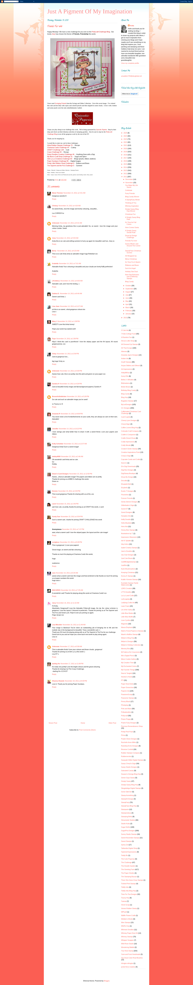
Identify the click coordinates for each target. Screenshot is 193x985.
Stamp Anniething (127, 795)
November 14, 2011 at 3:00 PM (71, 371)
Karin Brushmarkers (128, 569)
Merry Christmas (131, 259)
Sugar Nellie (125, 827)
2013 (126, 170)
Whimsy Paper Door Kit (129, 933)
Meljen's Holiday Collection (131, 645)
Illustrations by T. (127, 533)
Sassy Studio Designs (129, 767)
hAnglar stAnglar (127, 963)
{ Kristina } (56, 281)
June (127, 298)
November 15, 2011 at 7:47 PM (73, 529)
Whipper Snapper (127, 940)
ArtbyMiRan (125, 373)
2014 (126, 167)
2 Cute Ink (124, 330)
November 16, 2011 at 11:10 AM (67, 603)
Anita (132, 26)
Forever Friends (126, 498)
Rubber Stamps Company (130, 753)
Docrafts (124, 480)
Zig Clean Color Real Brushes (132, 958)
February (128, 310)
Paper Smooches (127, 687)
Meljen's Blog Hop (127, 638)
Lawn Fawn (125, 606)
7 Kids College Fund (128, 334)
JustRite (124, 565)
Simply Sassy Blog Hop (129, 785)
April (127, 304)
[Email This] (72, 180)
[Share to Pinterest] (80, 180)
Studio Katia (125, 823)
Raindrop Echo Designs (129, 746)
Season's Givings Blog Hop (131, 774)
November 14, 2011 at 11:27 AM (71, 306)
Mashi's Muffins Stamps (129, 634)
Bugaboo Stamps (127, 401)
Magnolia (124, 624)
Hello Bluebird (126, 523)
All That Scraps (126, 348)
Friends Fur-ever (131, 241)
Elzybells (124, 487)
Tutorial (123, 901)
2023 (126, 139)
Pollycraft (124, 716)
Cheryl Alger (125, 424)
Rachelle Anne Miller (128, 742)
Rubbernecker (126, 756)
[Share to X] (76, 180)
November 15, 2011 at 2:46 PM (67, 504)
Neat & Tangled (126, 673)
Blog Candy (129, 281)
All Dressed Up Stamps (129, 344)
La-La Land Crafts (127, 595)
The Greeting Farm (128, 869)
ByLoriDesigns (126, 404)
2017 (126, 158)
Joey (54, 238)
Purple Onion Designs (129, 739)
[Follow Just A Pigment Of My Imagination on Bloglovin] (130, 94)
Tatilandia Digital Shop (129, 848)
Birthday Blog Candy (128, 390)
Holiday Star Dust (131, 271)
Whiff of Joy (125, 926)
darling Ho (56, 663)
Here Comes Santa (132, 227)
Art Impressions (126, 369)
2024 (126, 136)
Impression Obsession (129, 537)
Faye (54, 338)
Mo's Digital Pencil (127, 655)
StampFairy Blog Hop (129, 806)
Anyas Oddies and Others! (130, 365)
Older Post (112, 723)
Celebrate (128, 190)
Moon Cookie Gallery (128, 659)
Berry (54, 251)
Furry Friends (130, 193)
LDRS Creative (126, 588)
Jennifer (55, 429)
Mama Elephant (126, 627)
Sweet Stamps (126, 841)
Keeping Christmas (128, 572)
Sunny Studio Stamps (129, 834)
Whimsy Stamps (127, 937)
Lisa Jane (55, 306)
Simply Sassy (126, 781)
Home (83, 723)
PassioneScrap (126, 694)
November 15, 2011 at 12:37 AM (75, 444)
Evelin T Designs (127, 491)
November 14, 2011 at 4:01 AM (74, 193)
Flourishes (125, 495)
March (127, 307)
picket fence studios (128, 967)
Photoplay (124, 705)
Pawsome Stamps (127, 698)
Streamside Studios (128, 820)
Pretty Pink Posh (127, 732)
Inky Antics (125, 544)
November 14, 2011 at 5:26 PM (78, 396)
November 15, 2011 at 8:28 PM (71, 542)
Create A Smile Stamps (129, 449)
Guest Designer (126, 512)
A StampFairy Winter (132, 200)
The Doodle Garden (128, 866)
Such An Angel (130, 268)
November (129, 182)
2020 (126, 148)
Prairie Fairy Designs (128, 723)
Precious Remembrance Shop (132, 726)
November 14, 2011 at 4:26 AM (70, 206)
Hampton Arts (126, 516)
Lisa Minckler (57, 625)
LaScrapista (125, 599)
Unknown (55, 223)
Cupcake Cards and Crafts (130, 459)
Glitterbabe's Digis (127, 505)
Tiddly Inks (125, 887)
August (128, 292)
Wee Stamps (125, 922)
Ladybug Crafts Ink (127, 602)
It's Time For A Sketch (132, 262)
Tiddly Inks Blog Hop (128, 891)
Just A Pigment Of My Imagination (89, 11)
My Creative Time (127, 662)
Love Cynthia (126, 620)
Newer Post (53, 723)
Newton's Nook (126, 677)
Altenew (124, 351)
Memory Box (125, 648)
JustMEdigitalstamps (128, 562)
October (128, 285)
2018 (126, 155)
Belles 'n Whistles (127, 380)
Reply (54, 199)
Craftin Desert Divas (128, 438)
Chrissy (55, 206)
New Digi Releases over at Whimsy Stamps (132, 276)
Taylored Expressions (129, 852)
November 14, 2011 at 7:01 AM (70, 263)
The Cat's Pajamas (128, 859)
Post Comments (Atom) (87, 730)
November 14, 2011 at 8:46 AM (71, 293)
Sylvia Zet (124, 845)
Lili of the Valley (126, 610)
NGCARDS (56, 590)
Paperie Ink (125, 691)
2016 (126, 161)
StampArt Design (127, 799)
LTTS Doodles (126, 592)
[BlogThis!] (74, 180)
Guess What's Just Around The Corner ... (132, 246)
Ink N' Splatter (126, 540)
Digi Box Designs (127, 470)
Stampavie (125, 809)
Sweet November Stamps (130, 838)
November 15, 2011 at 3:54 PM (72, 516)
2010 (126, 317)
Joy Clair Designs (127, 555)
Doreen (55, 491)
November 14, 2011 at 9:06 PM (72, 414)
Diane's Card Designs (60, 474)
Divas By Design (127, 477)
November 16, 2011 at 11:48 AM (74, 625)
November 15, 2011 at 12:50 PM (80, 474)
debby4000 (56, 456)
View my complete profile (130, 63)
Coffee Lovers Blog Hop (129, 427)
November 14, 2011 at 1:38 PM (69, 321)
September (129, 289)
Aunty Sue (56, 516)
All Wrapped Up (131, 256)
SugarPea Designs (128, 830)
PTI (122, 680)
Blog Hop (124, 397)
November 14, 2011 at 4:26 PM (71, 384)
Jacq (54, 603)
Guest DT (124, 509)
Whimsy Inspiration (132, 206)
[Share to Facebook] (78, 180)
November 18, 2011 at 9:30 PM (76, 681)
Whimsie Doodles (127, 929)
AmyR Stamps (126, 362)
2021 (126, 145)
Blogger (106, 981)
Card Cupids (125, 417)
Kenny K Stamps (127, 576)
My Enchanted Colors (129, 666)
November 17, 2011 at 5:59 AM (71, 646)
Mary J (54, 321)
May (127, 301)
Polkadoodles (126, 712)
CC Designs (125, 408)
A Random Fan (126, 337)
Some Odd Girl (126, 792)
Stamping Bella (126, 816)
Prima (123, 735)
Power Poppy (126, 719)
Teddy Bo (124, 855)
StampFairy (125, 802)
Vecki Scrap (125, 905)
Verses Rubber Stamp (129, 908)
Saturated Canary (127, 770)
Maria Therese (57, 193)
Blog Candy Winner (132, 197)
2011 (125, 177)
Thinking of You (130, 203)
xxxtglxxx (55, 542)
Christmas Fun (130, 214)
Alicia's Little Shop (127, 341)
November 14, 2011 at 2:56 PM (68, 354)
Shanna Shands (58, 681)
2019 (126, 152)
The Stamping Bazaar (129, 876)
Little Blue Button (127, 613)
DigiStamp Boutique (128, 473)
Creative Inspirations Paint (130, 452)
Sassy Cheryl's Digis (128, 763)
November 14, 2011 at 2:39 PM (67, 338)
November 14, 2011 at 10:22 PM (70, 429)
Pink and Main (126, 708)
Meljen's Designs (127, 641)
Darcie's (124, 463)
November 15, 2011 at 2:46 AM (72, 456)
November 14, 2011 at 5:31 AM (71, 223)
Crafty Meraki (126, 445)
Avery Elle (124, 376)
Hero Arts (124, 526)
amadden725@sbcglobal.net (131, 76)
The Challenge (126, 862)
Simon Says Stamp (128, 778)
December (129, 179)
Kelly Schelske (57, 444)
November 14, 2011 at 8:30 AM (72, 281)
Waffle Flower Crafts (128, 915)
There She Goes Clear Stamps (132, 880)
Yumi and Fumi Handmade (130, 954)
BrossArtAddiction (59, 396)
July (127, 295)
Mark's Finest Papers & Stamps (132, 631)
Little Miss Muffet (127, 617)
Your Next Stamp (127, 951)
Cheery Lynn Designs (129, 420)
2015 (126, 164)
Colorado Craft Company (130, 431)
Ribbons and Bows (132, 265)
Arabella (55, 263)
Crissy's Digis (126, 456)
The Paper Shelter (127, 873)
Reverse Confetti (127, 749)
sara (53, 573)
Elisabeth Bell (126, 484)
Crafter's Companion (128, 434)
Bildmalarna (125, 383)
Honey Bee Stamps (128, 530)
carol (54, 504)
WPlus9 (124, 912)
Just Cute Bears (126, 558)
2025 (126, 133)
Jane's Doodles (126, 551)
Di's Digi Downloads (128, 466)
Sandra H (55, 384)
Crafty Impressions (127, 442)
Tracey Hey (125, 898)
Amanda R (56, 414)
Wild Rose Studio (127, 944)
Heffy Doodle (125, 519)
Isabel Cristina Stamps (129, 548)
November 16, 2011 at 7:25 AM (72, 590)
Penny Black (125, 701)
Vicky (54, 354)
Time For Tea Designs (129, 894)
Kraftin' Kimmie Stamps (129, 579)
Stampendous (126, 813)
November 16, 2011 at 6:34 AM (67, 573)
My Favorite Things (128, 670)
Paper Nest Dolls (127, 684)
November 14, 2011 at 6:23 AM (68, 251)
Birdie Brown (125, 387)
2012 (126, 173)
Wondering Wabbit (127, 947)
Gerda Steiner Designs (129, 502)
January (128, 314)
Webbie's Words (127, 919)
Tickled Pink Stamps (128, 883)
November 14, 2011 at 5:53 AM (67, 238)
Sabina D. (55, 293)
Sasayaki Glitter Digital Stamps (132, 760)
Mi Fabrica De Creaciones (130, 652)
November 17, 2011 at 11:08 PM (72, 663)
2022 (126, 142)
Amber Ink (124, 358)
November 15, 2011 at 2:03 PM (69, 491)
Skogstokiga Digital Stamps (131, 788)
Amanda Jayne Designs (129, 355)
